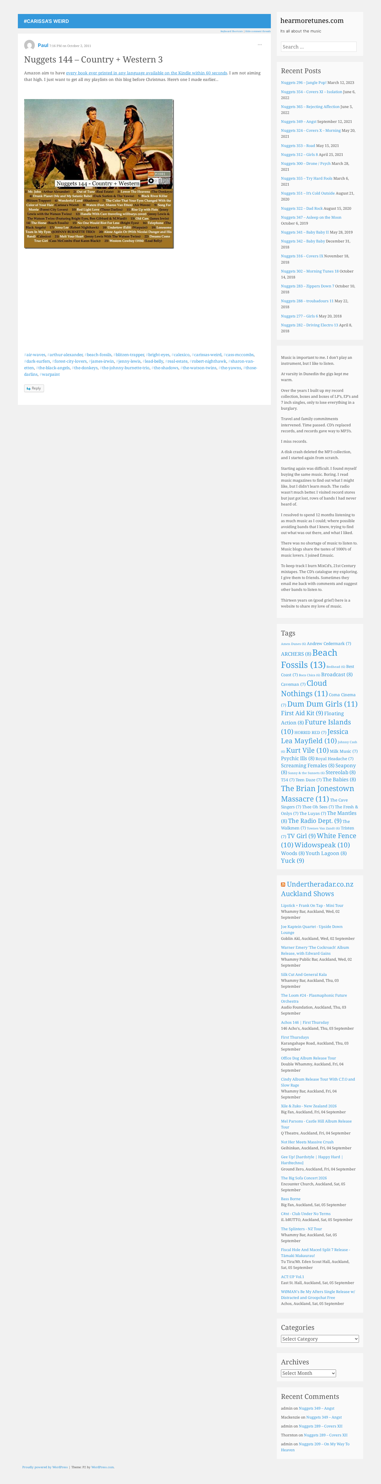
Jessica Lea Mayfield (315, 736)
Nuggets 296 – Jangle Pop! (304, 82)
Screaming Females (308, 765)
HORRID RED (310, 732)
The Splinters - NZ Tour (301, 1228)
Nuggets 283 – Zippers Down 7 (307, 286)
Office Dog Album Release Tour (308, 1058)
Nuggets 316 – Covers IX (302, 256)
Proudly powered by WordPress (45, 1467)
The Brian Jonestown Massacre (317, 793)
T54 (288, 779)
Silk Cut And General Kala (304, 974)
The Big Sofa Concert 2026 (304, 1178)
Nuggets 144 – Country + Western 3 (93, 59)
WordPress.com (102, 1467)
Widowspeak (322, 844)
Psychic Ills (298, 758)
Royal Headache (335, 758)
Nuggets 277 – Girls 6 (299, 316)
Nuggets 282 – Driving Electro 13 (309, 325)
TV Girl (301, 836)
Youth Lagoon (326, 853)
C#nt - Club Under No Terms (306, 1213)
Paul (43, 45)
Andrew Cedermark (329, 643)
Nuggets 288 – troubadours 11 (307, 300)
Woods (293, 853)
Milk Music (344, 751)
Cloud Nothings (304, 688)
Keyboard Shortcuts (232, 31)
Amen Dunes (293, 644)
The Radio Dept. (315, 821)
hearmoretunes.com (312, 20)
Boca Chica (309, 675)
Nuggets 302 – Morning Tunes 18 (310, 271)
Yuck (292, 861)
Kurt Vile (307, 750)
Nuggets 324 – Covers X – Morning (311, 130)
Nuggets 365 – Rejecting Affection (310, 106)
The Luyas (312, 813)
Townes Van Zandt (323, 828)
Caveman (293, 684)
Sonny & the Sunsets (306, 773)
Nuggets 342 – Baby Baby (303, 241)
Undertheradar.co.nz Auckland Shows (317, 888)
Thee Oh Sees (318, 807)
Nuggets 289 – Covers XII (321, 1426)
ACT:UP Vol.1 (292, 1276)
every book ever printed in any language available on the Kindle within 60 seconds (146, 73)
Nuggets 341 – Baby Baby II (305, 232)
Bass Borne (291, 1198)
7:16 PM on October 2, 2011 (70, 45)
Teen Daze (309, 779)
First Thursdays (295, 1037)
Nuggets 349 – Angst (298, 121)
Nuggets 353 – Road (298, 145)
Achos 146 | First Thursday (305, 1022)
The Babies (339, 779)
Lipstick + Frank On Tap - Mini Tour (312, 905)
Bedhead (336, 667)
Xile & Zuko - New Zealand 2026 (309, 1106)
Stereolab (341, 772)
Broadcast (337, 674)
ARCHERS (296, 653)
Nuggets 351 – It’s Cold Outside (308, 193)
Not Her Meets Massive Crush (307, 1142)
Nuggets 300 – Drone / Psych (306, 163)
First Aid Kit (302, 713)
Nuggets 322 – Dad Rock (302, 208)
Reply (36, 388)
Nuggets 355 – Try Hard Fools (306, 178)
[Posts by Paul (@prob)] (29, 47)
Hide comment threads (258, 31)
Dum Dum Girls (322, 704)
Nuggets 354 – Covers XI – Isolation (311, 91)
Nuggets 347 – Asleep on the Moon (311, 217)
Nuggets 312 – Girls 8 (299, 154)
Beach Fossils (309, 658)
